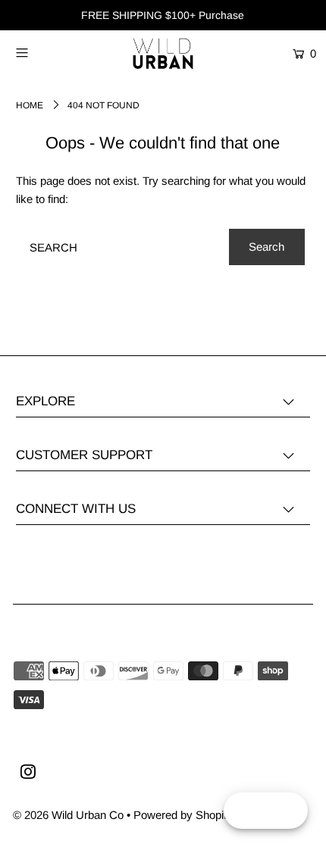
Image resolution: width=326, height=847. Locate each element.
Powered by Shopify (183, 814)
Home (29, 105)
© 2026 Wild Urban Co (68, 814)
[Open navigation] (43, 52)
